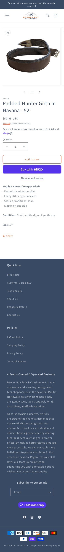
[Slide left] (24, 92)
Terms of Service (16, 361)
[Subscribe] (50, 492)
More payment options (32, 178)
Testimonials (14, 290)
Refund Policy (15, 337)
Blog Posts (13, 274)
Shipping (6, 123)
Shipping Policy (16, 345)
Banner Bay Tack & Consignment (26, 545)
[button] (7, 15)
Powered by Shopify (51, 545)
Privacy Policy (15, 353)
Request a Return (17, 306)
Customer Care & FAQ (19, 282)
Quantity (7, 139)
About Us (12, 298)
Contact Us (13, 314)
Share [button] (9, 235)
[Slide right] (40, 92)
